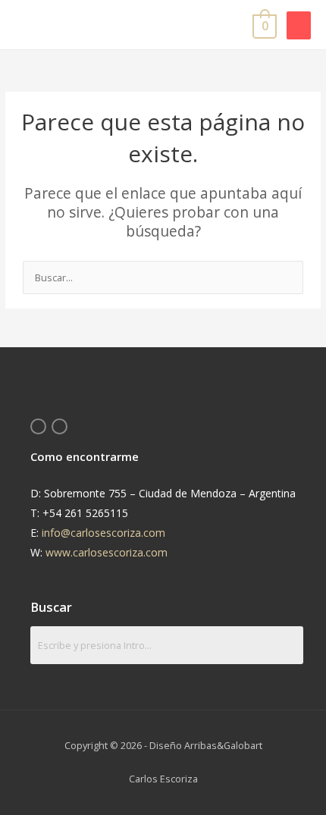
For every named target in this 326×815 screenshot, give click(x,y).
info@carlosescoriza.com (103, 532)
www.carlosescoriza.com (106, 552)
